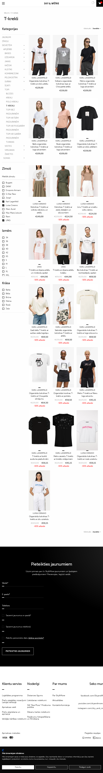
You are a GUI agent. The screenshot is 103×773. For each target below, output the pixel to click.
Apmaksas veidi (9, 707)
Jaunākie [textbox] (96, 28)
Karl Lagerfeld (39, 78)
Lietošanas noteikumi (37, 700)
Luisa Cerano (39, 204)
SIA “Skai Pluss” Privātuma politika (39, 706)
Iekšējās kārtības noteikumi (14, 719)
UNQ (39, 267)
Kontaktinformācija (61, 705)
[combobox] (96, 28)
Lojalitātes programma (12, 695)
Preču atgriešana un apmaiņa (11, 713)
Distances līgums (35, 695)
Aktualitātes (57, 700)
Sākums (7, 13)
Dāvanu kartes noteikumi (38, 712)
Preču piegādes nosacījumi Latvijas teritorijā (14, 701)
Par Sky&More (58, 695)
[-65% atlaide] (87, 367)
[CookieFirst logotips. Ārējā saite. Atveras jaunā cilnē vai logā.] (3, 750)
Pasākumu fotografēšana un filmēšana (38, 718)
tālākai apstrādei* (36, 638)
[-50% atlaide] (63, 181)
